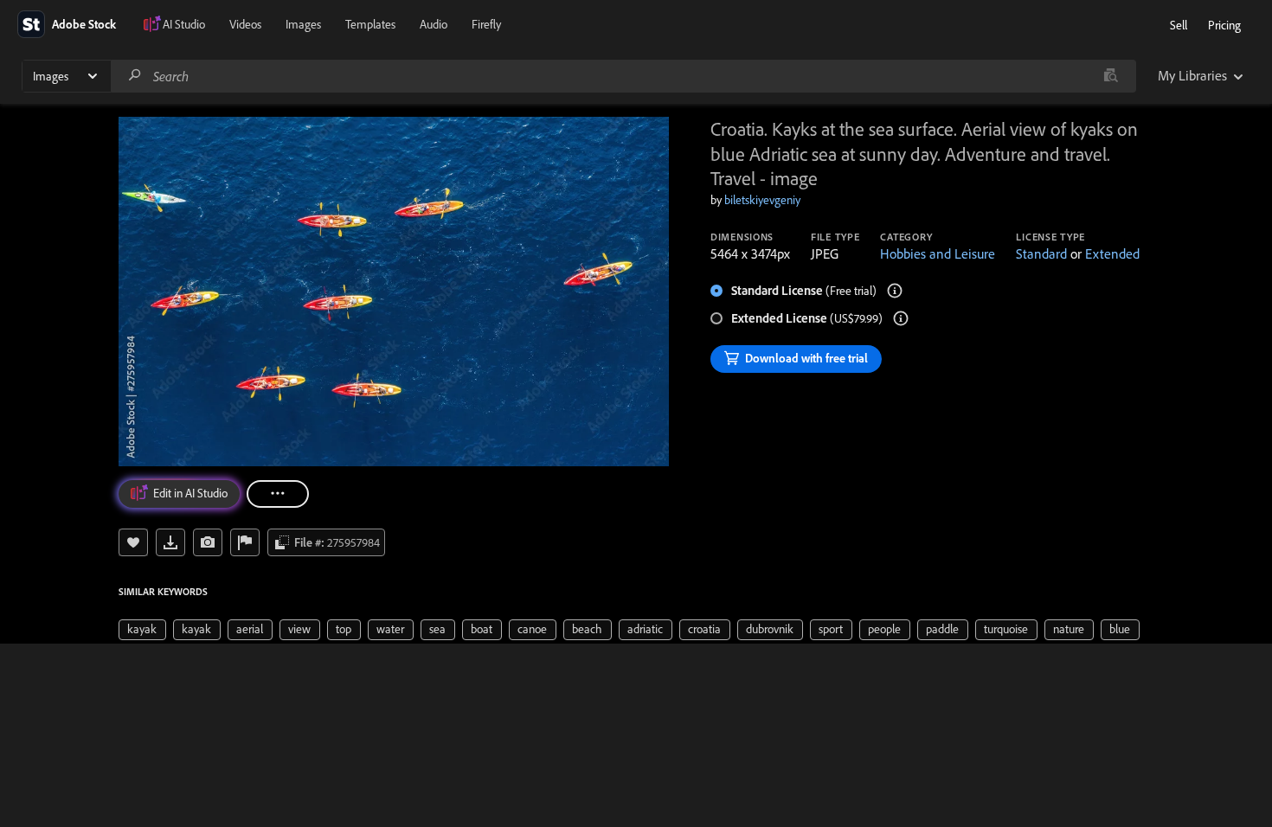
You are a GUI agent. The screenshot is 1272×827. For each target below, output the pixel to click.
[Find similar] (1110, 76)
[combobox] (623, 76)
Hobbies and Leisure (937, 253)
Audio (433, 24)
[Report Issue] (245, 542)
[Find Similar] (207, 542)
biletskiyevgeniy (762, 200)
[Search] (135, 75)
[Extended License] (900, 318)
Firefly (486, 24)
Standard (1041, 253)
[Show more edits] (278, 494)
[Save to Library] (133, 542)
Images (303, 24)
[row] (142, 629)
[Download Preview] (170, 542)
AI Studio (184, 24)
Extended (1112, 253)
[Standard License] (894, 291)
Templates (370, 24)
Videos (245, 24)
